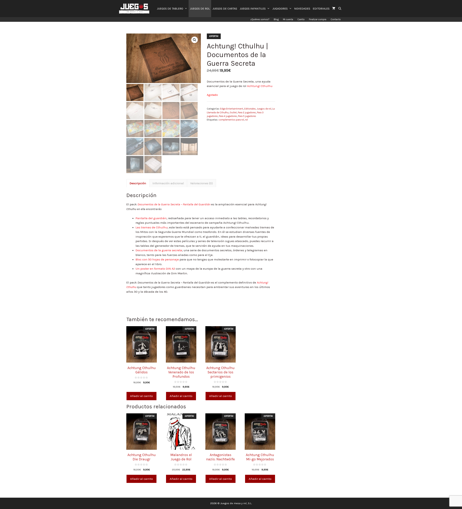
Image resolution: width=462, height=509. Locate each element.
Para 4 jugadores (228, 116)
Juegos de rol (264, 108)
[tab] (137, 183)
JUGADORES (280, 8)
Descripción (138, 183)
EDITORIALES (321, 8)
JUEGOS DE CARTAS (224, 8)
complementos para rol (231, 119)
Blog (276, 19)
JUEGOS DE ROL (200, 8)
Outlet (233, 112)
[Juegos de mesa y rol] (135, 8)
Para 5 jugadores (247, 116)
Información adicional (168, 183)
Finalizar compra (317, 19)
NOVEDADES (302, 8)
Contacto (336, 19)
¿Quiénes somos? (259, 19)
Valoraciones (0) (201, 183)
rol (246, 119)
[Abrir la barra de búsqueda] (340, 8)
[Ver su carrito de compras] (334, 8)
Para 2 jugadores (247, 112)
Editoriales (250, 108)
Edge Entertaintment (231, 108)
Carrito (301, 19)
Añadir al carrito (141, 396)
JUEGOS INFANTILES (253, 8)
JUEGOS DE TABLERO (170, 8)
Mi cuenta (288, 19)
